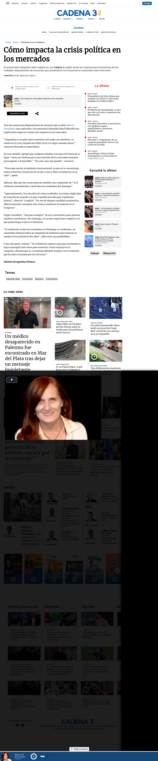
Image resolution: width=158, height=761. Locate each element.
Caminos (24, 3)
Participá (147, 3)
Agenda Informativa (108, 32)
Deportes (15, 3)
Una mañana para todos (64, 321)
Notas (44, 32)
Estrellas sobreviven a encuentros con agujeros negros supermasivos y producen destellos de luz (104, 127)
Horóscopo (101, 3)
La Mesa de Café (92, 32)
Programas (43, 3)
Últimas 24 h (71, 3)
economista (27, 279)
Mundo (102, 19)
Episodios (18, 104)
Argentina (67, 19)
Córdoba (79, 19)
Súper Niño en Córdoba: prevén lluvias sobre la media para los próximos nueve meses (69, 328)
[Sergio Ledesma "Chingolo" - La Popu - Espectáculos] (89, 226)
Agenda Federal (77, 32)
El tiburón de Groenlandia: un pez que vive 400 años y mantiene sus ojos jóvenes (104, 112)
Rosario (91, 19)
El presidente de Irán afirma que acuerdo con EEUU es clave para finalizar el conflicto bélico (103, 98)
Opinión (33, 3)
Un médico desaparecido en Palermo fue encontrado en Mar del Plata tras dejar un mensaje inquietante (26, 353)
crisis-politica (51, 279)
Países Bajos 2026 (62, 364)
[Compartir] (37, 114)
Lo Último (57, 19)
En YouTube (83, 3)
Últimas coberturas (57, 3)
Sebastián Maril (13, 279)
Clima (92, 3)
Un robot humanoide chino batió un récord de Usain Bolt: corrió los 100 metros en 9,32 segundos (105, 329)
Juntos (79, 28)
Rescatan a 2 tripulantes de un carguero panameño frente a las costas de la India (103, 142)
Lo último (102, 86)
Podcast (95, 253)
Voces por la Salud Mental (59, 32)
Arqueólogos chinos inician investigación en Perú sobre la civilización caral (102, 156)
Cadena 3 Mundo (96, 323)
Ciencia (95, 107)
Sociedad (8, 332)
